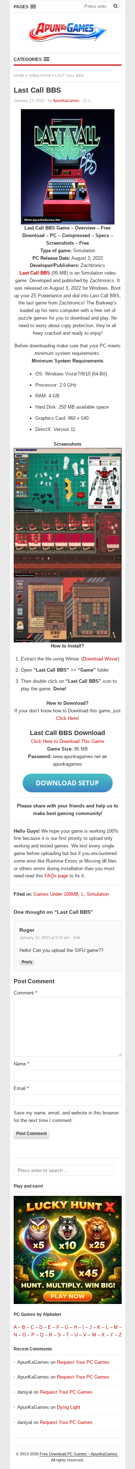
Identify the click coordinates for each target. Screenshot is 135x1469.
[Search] (115, 5)
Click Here (67, 718)
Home (19, 75)
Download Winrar (100, 659)
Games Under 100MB (55, 894)
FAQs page (56, 875)
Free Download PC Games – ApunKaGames (79, 1454)
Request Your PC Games (83, 1362)
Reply (27, 962)
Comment (25, 993)
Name (21, 1064)
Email (21, 1088)
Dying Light (68, 1407)
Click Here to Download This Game (67, 741)
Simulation (40, 75)
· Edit (75, 937)
